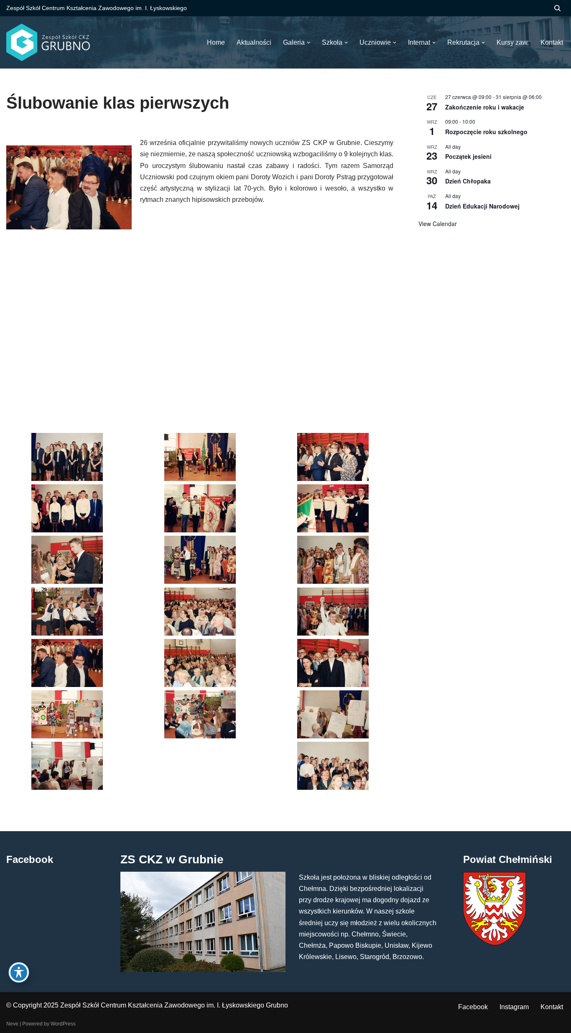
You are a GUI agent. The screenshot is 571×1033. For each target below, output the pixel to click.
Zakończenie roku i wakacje (484, 107)
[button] (308, 42)
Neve (12, 1024)
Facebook (473, 1006)
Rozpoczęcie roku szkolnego (486, 131)
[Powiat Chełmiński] (494, 942)
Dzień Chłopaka (468, 181)
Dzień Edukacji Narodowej (482, 206)
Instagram (514, 1006)
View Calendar (437, 223)
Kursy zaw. (513, 42)
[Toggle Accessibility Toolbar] (19, 972)
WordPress (63, 1024)
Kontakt (551, 1006)
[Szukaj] (557, 8)
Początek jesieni (468, 156)
